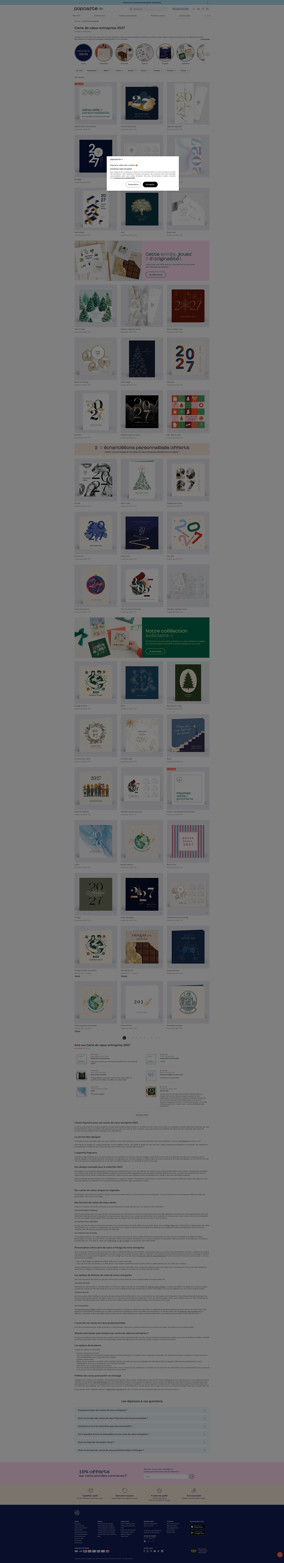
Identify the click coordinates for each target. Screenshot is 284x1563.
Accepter (150, 184)
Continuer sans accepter (121, 169)
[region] (143, 173)
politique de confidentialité (124, 178)
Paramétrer (133, 184)
